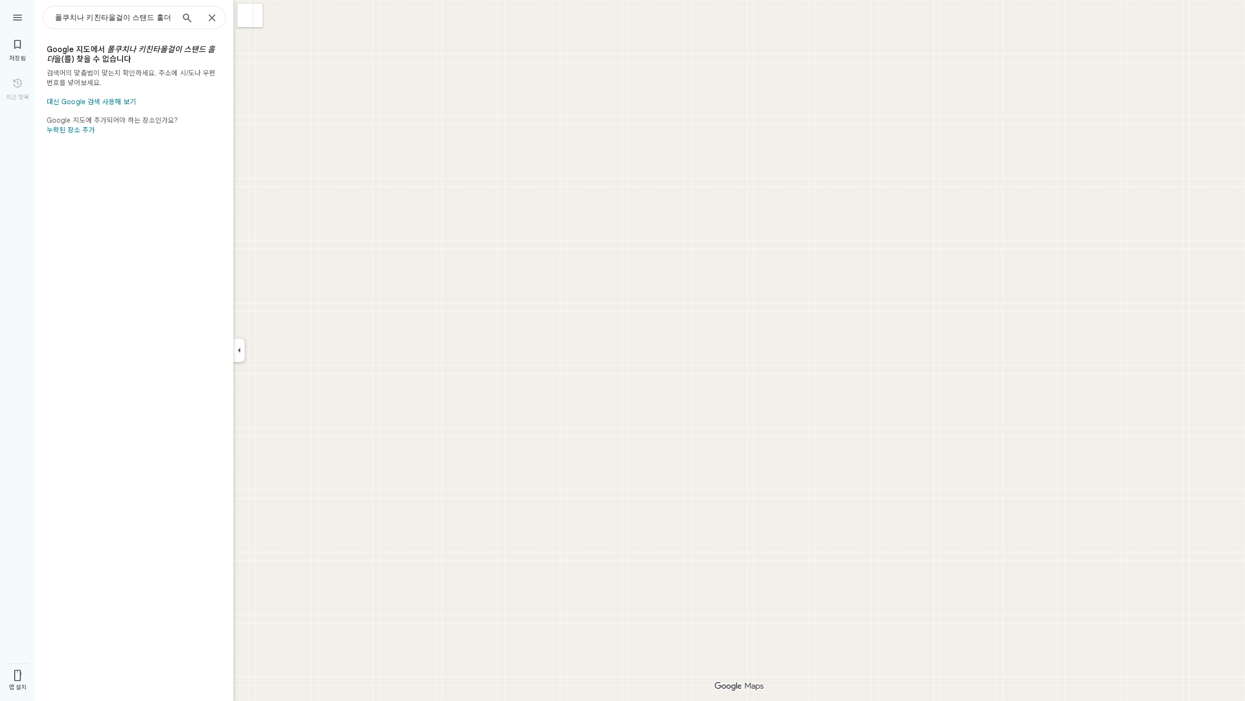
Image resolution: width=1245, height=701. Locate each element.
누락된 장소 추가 (71, 130)
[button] (245, 15)
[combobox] (114, 17)
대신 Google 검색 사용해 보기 (91, 101)
